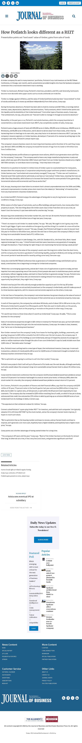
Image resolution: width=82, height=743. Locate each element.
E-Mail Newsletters (48, 651)
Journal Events (47, 678)
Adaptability (33, 623)
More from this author (19, 508)
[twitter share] (7, 76)
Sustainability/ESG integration (36, 595)
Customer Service (11, 668)
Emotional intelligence (33, 602)
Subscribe (43, 540)
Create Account (74, 3)
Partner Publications (49, 659)
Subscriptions (6, 681)
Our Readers (6, 675)
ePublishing (53, 733)
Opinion (4, 659)
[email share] (16, 76)
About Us (45, 672)
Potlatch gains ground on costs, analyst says (15, 476)
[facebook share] (11, 76)
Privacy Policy (47, 681)
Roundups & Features (9, 656)
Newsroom (45, 653)
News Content (9, 644)
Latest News (6, 455)
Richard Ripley (15, 73)
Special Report (7, 651)
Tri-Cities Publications (49, 683)
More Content (49, 644)
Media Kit (5, 683)
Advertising (6, 678)
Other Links (48, 668)
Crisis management (34, 609)
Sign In (62, 3)
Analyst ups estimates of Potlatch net (13, 473)
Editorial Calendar (8, 672)
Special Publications (49, 656)
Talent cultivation (33, 616)
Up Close (5, 653)
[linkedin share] (3, 76)
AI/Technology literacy (34, 587)
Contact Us (45, 675)
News (3, 648)
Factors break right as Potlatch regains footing (16, 470)
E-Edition (45, 648)
